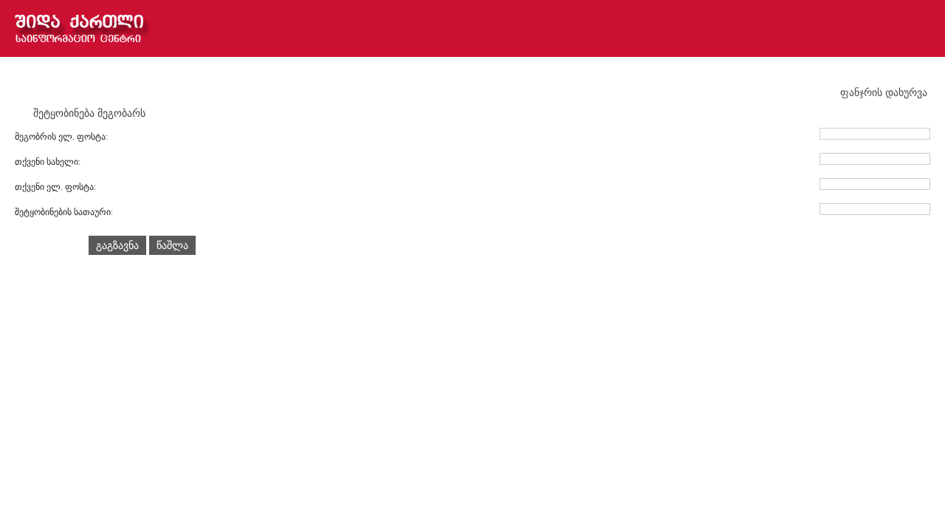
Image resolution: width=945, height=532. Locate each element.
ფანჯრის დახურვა (885, 92)
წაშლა (172, 245)
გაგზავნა (117, 245)
